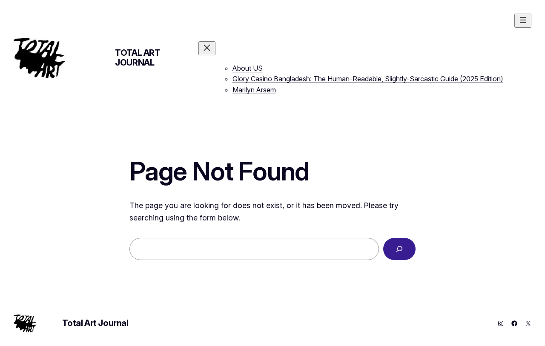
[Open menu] (522, 21)
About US (247, 68)
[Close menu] (206, 48)
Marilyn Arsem (254, 90)
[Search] (399, 249)
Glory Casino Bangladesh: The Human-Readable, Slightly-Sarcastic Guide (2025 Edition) (367, 78)
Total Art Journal (137, 58)
